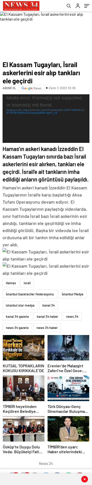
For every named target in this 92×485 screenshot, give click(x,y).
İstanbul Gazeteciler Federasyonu (30, 294)
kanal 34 (48, 305)
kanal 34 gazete (17, 316)
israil (27, 283)
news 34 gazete (17, 328)
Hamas (11, 283)
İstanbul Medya (72, 294)
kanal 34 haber (47, 316)
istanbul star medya (20, 305)
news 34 (72, 316)
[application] (46, 118)
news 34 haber (47, 328)
